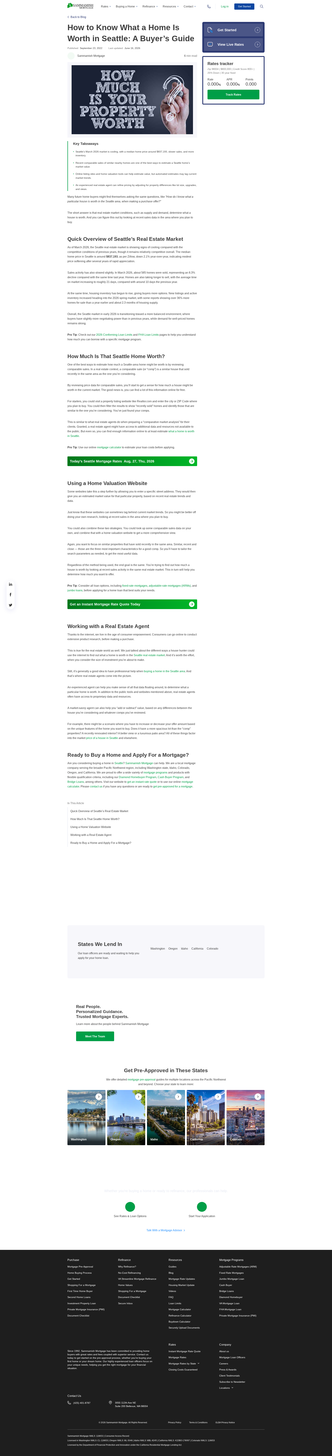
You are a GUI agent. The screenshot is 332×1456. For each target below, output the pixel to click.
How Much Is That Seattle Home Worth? (94, 819)
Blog (171, 1272)
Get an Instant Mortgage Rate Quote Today (105, 604)
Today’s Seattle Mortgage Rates (112, 461)
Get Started (244, 6)
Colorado (212, 948)
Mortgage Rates (177, 1357)
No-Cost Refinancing (129, 1272)
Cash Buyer (225, 1285)
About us (224, 1351)
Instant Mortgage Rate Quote (185, 1351)
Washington (157, 948)
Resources (169, 6)
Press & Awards (227, 1369)
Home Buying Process (79, 1272)
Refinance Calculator (180, 1315)
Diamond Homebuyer (231, 1297)
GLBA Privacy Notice (225, 1422)
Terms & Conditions (198, 1422)
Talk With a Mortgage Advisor (164, 1230)
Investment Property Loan (81, 1303)
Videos (172, 1291)
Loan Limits (175, 1303)
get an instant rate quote (142, 781)
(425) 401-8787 (81, 1402)
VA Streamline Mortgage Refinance (137, 1278)
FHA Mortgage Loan (230, 1309)
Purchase (73, 1260)
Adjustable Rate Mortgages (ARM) (238, 1266)
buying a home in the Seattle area (164, 671)
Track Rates (233, 94)
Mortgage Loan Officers (232, 1357)
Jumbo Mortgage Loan (231, 1278)
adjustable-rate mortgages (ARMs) (170, 585)
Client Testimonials (229, 1375)
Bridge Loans (226, 1291)
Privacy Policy (174, 1422)
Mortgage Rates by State (182, 1363)
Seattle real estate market (149, 655)
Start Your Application (202, 1216)
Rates (104, 6)
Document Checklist (78, 1315)
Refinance (148, 6)
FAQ (171, 1297)
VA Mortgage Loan (229, 1303)
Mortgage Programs (231, 1260)
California (197, 948)
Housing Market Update (182, 1285)
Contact (188, 6)
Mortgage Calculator (180, 1309)
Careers (223, 1363)
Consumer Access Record (117, 1436)
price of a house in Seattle (102, 738)
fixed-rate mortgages (134, 585)
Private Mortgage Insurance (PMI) (86, 1309)
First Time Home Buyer (80, 1291)
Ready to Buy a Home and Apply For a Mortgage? (100, 842)
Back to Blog (78, 17)
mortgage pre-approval (141, 1079)
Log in (225, 6)
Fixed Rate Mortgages (231, 1272)
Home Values (125, 1285)
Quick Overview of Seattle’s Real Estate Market (99, 811)
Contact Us (74, 1395)
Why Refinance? (127, 1266)
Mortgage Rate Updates (182, 1278)
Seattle (118, 763)
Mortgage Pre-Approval (80, 1266)
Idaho (184, 948)
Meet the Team (95, 1036)
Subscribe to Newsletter (232, 1381)
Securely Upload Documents (184, 1327)
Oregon (173, 948)
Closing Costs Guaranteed (183, 1369)
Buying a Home (125, 6)
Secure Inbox (125, 1303)
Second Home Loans (78, 1297)
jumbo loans (74, 590)
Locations (224, 1387)
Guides (172, 1266)
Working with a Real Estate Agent (90, 834)
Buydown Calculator (179, 1321)
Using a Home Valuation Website (90, 827)
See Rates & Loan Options (130, 1216)
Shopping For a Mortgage (81, 1285)
